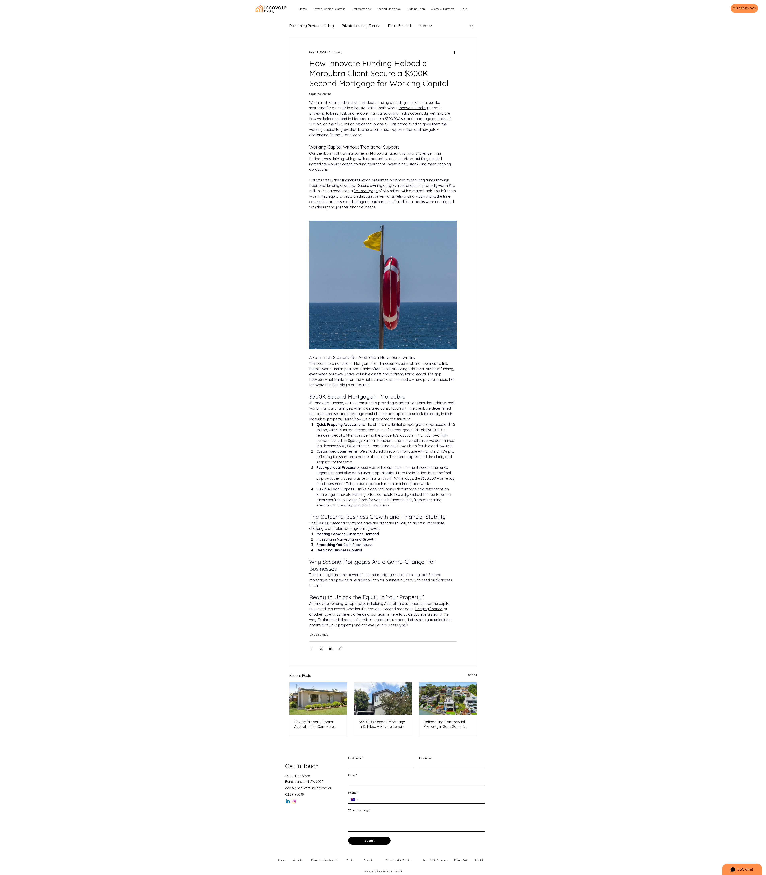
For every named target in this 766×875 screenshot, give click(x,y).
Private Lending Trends (361, 25)
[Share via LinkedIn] (331, 648)
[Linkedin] (287, 801)
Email (352, 775)
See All (472, 675)
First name (356, 758)
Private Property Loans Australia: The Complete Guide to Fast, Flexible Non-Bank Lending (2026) (316, 724)
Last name (425, 758)
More (423, 25)
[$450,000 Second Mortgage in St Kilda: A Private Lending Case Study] (383, 698)
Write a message (359, 810)
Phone (353, 792)
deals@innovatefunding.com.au (308, 788)
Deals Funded (399, 25)
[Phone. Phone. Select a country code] (354, 799)
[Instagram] (293, 801)
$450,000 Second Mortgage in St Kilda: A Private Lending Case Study (382, 724)
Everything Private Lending (311, 25)
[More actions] (454, 52)
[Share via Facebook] (311, 648)
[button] (472, 25)
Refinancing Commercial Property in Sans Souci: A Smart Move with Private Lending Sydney (444, 724)
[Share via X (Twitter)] (321, 648)
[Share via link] (340, 648)
